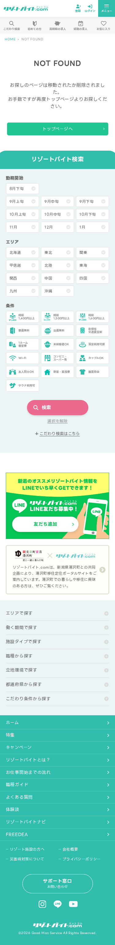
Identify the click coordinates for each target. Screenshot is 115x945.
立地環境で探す (21, 670)
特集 (10, 735)
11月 (13, 227)
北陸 (48, 265)
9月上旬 (17, 201)
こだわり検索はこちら (60, 434)
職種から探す (19, 656)
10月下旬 (87, 214)
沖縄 (48, 291)
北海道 (15, 252)
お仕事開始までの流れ (28, 772)
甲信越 (15, 265)
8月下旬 (17, 189)
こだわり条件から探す (28, 698)
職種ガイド (17, 784)
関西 (13, 278)
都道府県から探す (24, 684)
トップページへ (57, 129)
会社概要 (70, 849)
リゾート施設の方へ (27, 849)
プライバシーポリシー (82, 859)
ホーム (12, 722)
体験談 (12, 809)
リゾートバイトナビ (26, 822)
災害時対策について (27, 859)
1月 (82, 227)
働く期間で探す (21, 627)
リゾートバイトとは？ (28, 759)
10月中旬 (52, 214)
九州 (13, 291)
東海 (83, 265)
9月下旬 (86, 201)
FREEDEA (17, 834)
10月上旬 (18, 214)
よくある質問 (19, 797)
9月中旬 (51, 201)
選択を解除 (57, 421)
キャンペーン (19, 747)
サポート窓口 (57, 883)
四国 (83, 278)
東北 (48, 252)
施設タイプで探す (24, 641)
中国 (48, 278)
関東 (83, 252)
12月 (48, 227)
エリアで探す (19, 613)
